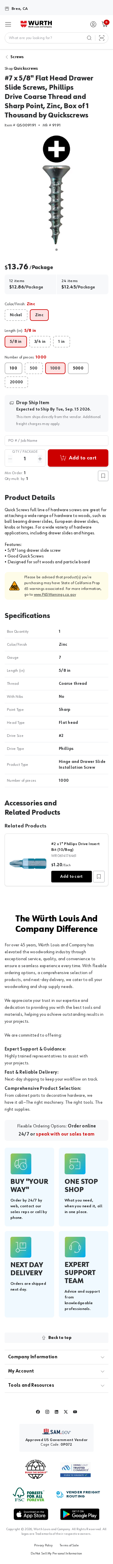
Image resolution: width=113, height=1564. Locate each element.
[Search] (89, 38)
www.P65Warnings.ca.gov (55, 595)
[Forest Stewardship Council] (28, 1494)
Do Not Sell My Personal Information (56, 1553)
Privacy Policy (43, 1545)
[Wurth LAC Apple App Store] (31, 1514)
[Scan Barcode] (101, 38)
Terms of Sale (69, 1545)
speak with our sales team (65, 1134)
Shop (21, 69)
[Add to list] (99, 876)
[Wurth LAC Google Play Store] (79, 1514)
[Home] (36, 24)
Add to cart (71, 877)
